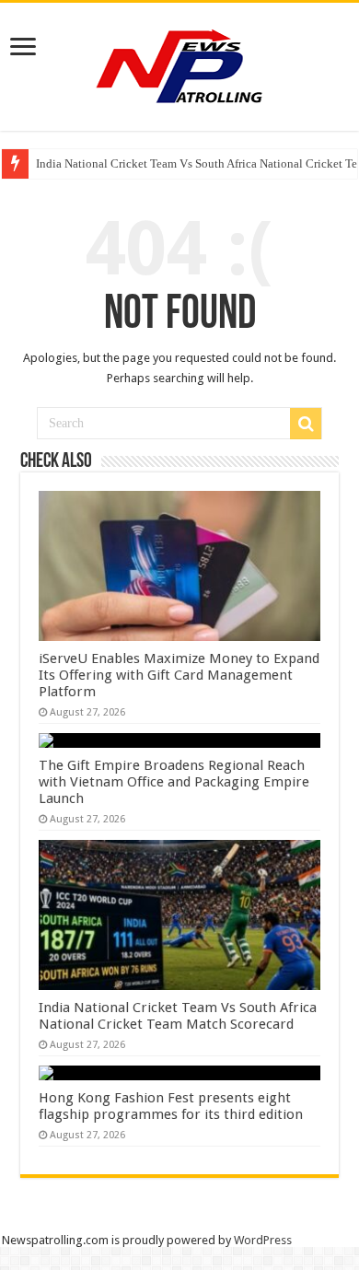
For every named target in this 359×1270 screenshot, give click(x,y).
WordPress (263, 1240)
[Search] (305, 423)
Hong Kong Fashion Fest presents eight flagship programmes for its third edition (171, 1106)
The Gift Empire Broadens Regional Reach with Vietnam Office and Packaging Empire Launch (174, 782)
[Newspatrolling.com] (179, 63)
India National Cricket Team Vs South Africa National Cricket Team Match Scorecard (178, 1015)
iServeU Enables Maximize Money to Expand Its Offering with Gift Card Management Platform (179, 675)
